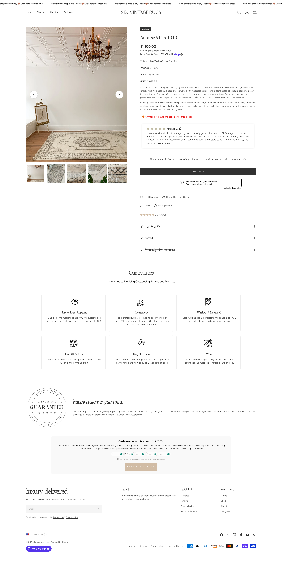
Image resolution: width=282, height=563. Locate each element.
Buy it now (198, 171)
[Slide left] (34, 95)
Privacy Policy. (72, 517)
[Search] (239, 12)
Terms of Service (189, 511)
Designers (225, 511)
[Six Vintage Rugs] (141, 12)
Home (224, 495)
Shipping (144, 50)
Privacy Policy (187, 506)
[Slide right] (119, 95)
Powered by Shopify (60, 542)
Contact (185, 495)
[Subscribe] (98, 509)
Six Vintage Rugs (41, 542)
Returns (184, 501)
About (224, 506)
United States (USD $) (41, 534)
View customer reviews (141, 467)
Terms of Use (58, 517)
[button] (198, 136)
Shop (223, 501)
